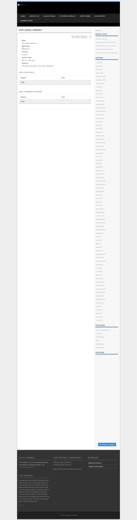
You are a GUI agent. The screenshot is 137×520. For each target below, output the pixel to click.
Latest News (85, 16)
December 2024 (101, 108)
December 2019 (101, 289)
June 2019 (99, 310)
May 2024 (99, 125)
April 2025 (99, 94)
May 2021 (99, 244)
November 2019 (101, 292)
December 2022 (101, 181)
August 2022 (99, 191)
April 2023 (99, 167)
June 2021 (99, 240)
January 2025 (100, 104)
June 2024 (99, 122)
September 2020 (101, 261)
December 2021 (101, 219)
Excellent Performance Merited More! (107, 53)
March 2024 (99, 132)
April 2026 (99, 69)
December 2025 (101, 76)
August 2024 (99, 118)
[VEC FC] (21, 5)
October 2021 (100, 226)
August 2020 (99, 264)
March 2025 (99, 97)
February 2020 (100, 282)
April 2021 (99, 247)
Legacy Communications (96, 466)
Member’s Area (27, 20)
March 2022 (99, 209)
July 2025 (99, 87)
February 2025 (100, 101)
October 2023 (100, 146)
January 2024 (100, 139)
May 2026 (99, 66)
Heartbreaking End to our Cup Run (106, 46)
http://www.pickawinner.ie (27, 467)
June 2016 (99, 317)
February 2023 (100, 174)
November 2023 (101, 143)
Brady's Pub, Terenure (95, 463)
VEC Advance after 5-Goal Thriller (106, 42)
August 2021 (99, 233)
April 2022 (99, 205)
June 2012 (99, 320)
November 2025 (101, 80)
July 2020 (99, 268)
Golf (97, 340)
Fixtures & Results (67, 16)
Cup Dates (99, 333)
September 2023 (101, 149)
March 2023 (99, 170)
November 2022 (101, 184)
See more (21, 505)
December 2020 (101, 254)
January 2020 (100, 285)
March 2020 (99, 278)
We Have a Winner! (101, 39)
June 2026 (99, 62)
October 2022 (100, 188)
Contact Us (34, 16)
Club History (99, 16)
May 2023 (99, 163)
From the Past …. (101, 337)
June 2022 (99, 198)
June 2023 (99, 160)
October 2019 (100, 296)
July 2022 (99, 195)
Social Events (100, 347)
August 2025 (99, 83)
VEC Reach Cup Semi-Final (104, 49)
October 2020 (100, 257)
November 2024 (101, 111)
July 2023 (99, 156)
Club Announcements (102, 330)
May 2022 (99, 202)
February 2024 (100, 136)
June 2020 (99, 271)
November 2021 (101, 223)
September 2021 (101, 230)
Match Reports (100, 344)
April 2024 (99, 129)
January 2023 (100, 177)
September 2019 (101, 299)
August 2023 (99, 153)
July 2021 (99, 237)
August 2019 (99, 303)
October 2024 (100, 115)
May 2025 (99, 90)
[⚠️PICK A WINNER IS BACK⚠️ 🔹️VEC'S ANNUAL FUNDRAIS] (106, 427)
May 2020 (99, 275)
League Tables (49, 16)
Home (23, 16)
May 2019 (99, 313)
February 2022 (100, 212)
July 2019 (99, 306)
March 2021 (99, 250)
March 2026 (99, 73)
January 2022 (100, 216)
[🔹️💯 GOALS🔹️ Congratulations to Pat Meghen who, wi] (106, 384)
